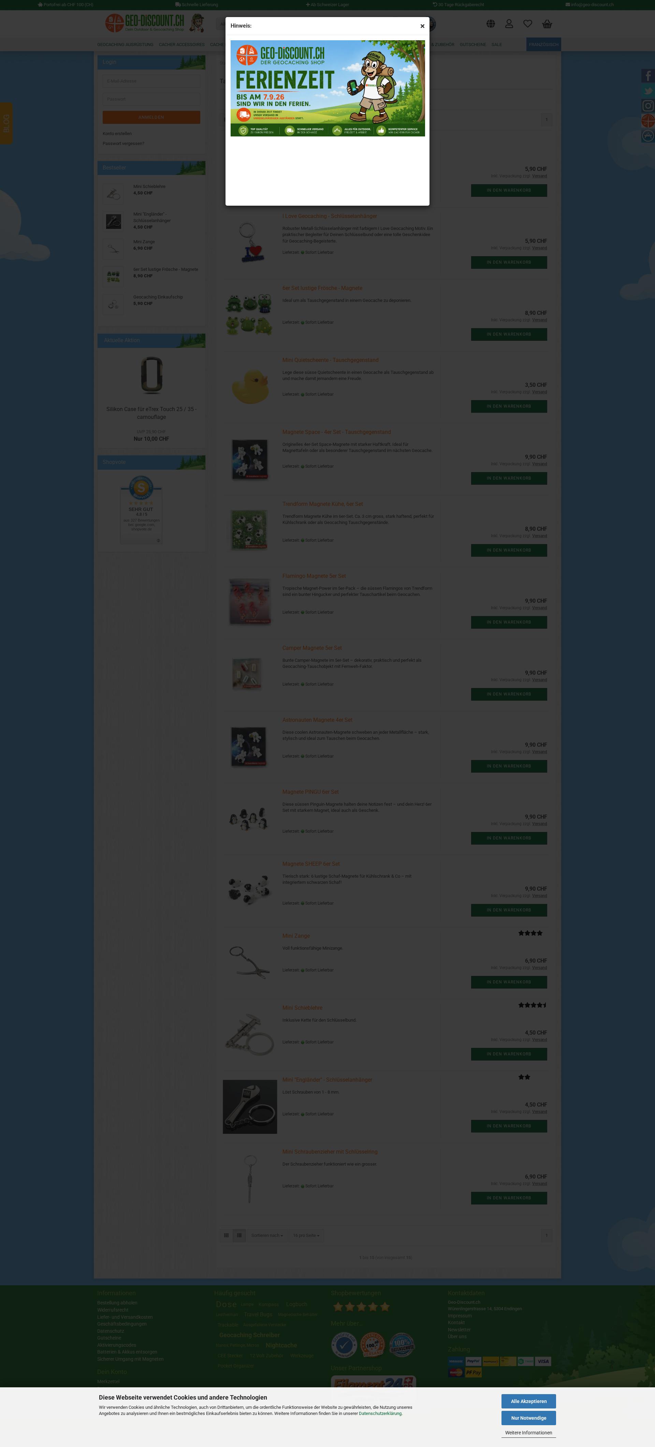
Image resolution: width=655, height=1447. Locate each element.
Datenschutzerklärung (380, 1413)
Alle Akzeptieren (529, 1401)
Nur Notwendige (529, 1418)
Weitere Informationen (528, 1432)
